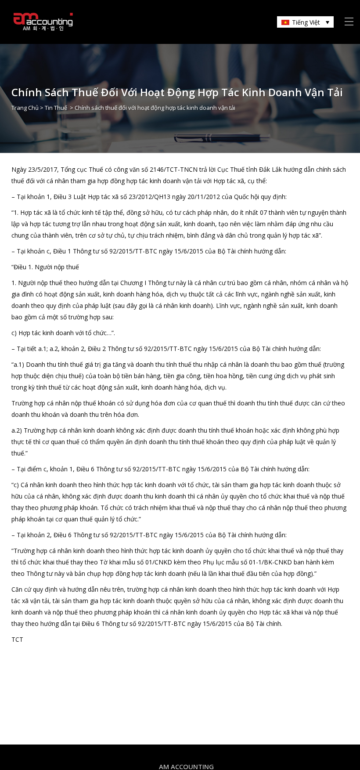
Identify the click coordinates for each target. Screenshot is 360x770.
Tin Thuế (56, 108)
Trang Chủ (25, 108)
